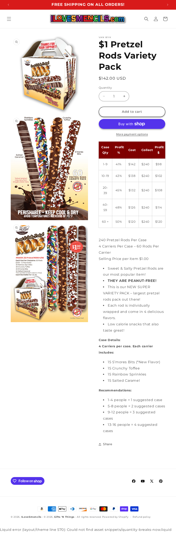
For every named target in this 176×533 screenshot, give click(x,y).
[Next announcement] (167, 4)
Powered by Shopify (115, 516)
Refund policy (142, 516)
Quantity (105, 87)
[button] (9, 19)
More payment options (132, 134)
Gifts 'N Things (64, 516)
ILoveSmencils (31, 516)
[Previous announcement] (8, 4)
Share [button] (107, 444)
